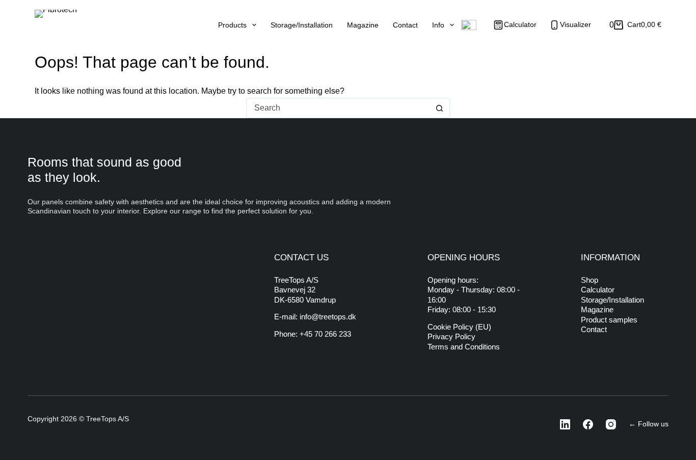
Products (232, 25)
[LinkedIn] (562, 424)
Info (438, 25)
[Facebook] (585, 424)
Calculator (597, 289)
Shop (589, 280)
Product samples (609, 319)
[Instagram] (607, 424)
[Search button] (439, 108)
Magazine (363, 25)
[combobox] (338, 108)
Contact (405, 25)
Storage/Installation (302, 25)
